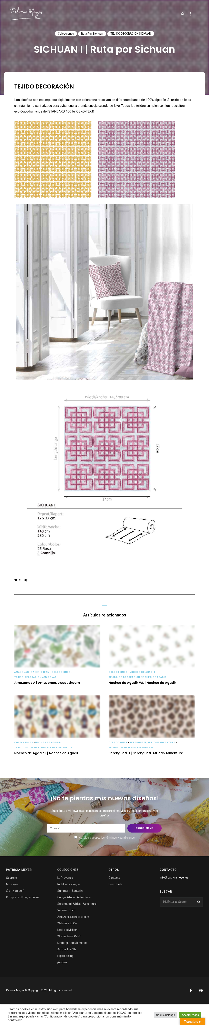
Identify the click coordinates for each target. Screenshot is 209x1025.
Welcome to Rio (67, 923)
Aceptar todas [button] (190, 1015)
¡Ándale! (62, 962)
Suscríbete (115, 884)
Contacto (114, 878)
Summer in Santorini (70, 891)
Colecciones (66, 34)
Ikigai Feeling (65, 956)
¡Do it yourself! (15, 891)
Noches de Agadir (142, 672)
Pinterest (201, 990)
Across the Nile (67, 949)
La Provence (65, 878)
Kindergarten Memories (72, 943)
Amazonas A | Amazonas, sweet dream (47, 683)
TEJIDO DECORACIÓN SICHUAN (130, 34)
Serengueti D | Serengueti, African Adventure (146, 753)
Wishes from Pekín (69, 936)
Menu (199, 14)
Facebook (191, 990)
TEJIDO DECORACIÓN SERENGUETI (131, 747)
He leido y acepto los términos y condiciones (107, 838)
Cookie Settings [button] (165, 1015)
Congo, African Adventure (74, 897)
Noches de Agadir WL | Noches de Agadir (142, 683)
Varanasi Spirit (66, 910)
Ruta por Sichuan (92, 34)
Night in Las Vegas (68, 884)
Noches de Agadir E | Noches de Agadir (46, 753)
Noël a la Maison (67, 930)
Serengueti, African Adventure (152, 742)
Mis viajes (12, 884)
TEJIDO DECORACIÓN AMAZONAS (35, 677)
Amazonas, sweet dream (32, 672)
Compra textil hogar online (22, 897)
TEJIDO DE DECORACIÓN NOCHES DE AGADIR (138, 677)
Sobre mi (12, 878)
